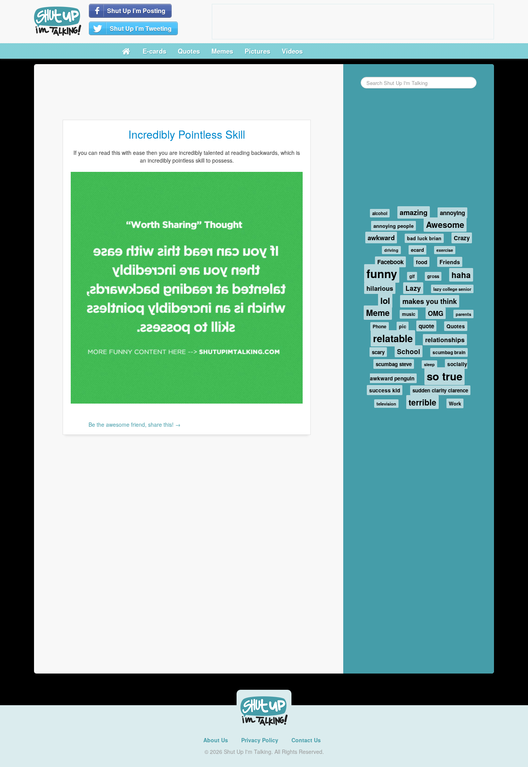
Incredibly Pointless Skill (186, 134)
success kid (384, 390)
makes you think (429, 301)
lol (385, 300)
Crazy (462, 238)
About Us (215, 740)
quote (426, 326)
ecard (417, 249)
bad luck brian (424, 238)
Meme (378, 313)
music (409, 314)
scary (378, 352)
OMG (435, 313)
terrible (422, 402)
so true (444, 376)
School (408, 351)
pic (402, 326)
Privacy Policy (259, 740)
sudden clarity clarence (440, 390)
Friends (449, 262)
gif (412, 276)
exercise (444, 250)
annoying (452, 213)
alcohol (379, 213)
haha (461, 274)
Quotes (189, 51)
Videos (292, 51)
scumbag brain (449, 352)
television (386, 403)
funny (381, 273)
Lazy (413, 288)
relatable (393, 338)
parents (463, 314)
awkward (381, 237)
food (421, 262)
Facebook (390, 262)
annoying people (393, 225)
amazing (414, 212)
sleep (429, 364)
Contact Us (306, 740)
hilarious (379, 288)
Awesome (445, 225)
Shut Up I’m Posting (136, 10)
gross (433, 276)
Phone (380, 326)
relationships (445, 339)
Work (455, 403)
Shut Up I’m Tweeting (141, 28)
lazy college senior (452, 289)
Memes (222, 51)
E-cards (154, 51)
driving (391, 250)
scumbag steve (394, 364)
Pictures (257, 51)
